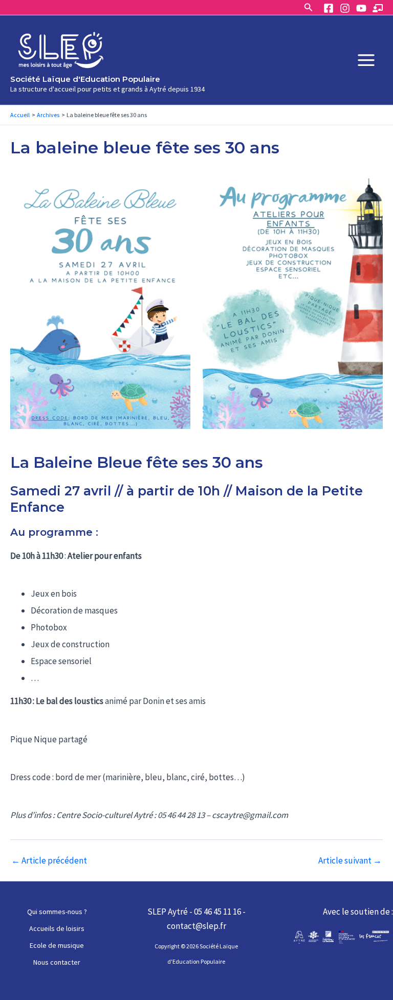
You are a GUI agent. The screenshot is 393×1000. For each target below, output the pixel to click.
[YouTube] (361, 8)
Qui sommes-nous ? (57, 911)
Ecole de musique (57, 945)
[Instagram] (345, 8)
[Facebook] (328, 8)
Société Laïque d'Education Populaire (85, 79)
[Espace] (378, 8)
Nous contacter (56, 962)
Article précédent (49, 860)
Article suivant (350, 860)
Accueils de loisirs (56, 928)
